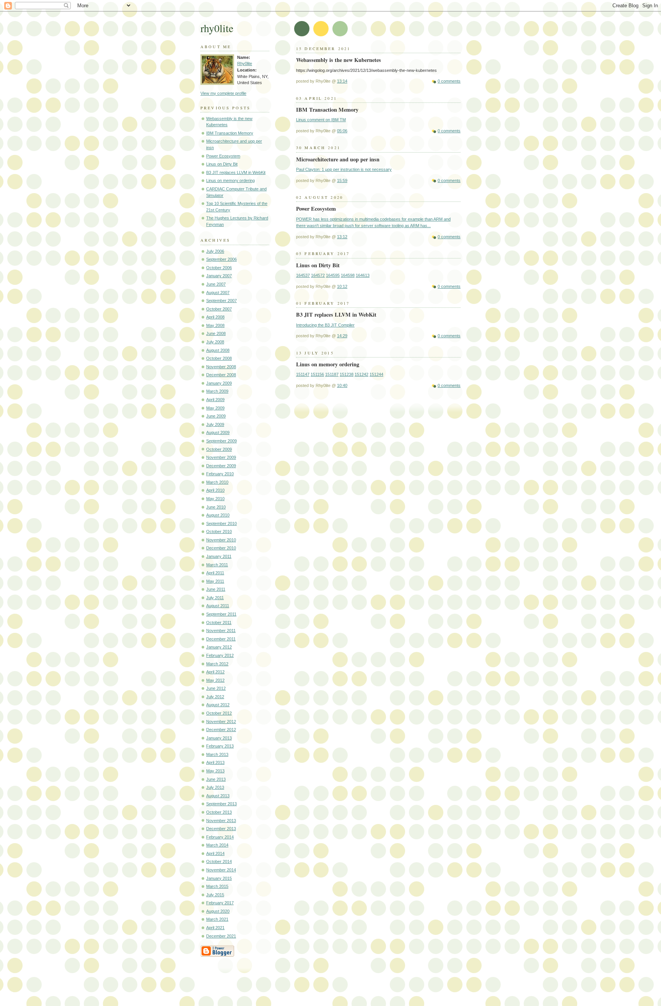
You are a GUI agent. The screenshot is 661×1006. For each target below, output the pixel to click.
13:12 (342, 236)
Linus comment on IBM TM (321, 119)
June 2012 (216, 688)
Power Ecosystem (223, 156)
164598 (348, 275)
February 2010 (220, 473)
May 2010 (215, 498)
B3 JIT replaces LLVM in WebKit (235, 172)
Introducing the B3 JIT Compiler (325, 325)
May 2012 (215, 680)
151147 (302, 374)
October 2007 (219, 309)
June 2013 (216, 779)
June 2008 (216, 333)
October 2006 (219, 267)
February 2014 (220, 837)
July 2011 (215, 597)
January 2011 (218, 556)
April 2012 (215, 672)
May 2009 (215, 408)
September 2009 (221, 441)
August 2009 (218, 432)
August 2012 (218, 704)
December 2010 (221, 548)
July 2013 (215, 787)
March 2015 (217, 886)
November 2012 (221, 721)
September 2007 (221, 300)
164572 (318, 275)
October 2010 (219, 531)
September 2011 (221, 614)
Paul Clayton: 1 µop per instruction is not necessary (344, 169)
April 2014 (215, 853)
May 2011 (215, 581)
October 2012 (219, 713)
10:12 (342, 286)
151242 (361, 374)
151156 (317, 374)
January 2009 (219, 383)
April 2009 (215, 399)
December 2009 (221, 465)
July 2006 (215, 251)
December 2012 (221, 729)
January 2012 (219, 647)
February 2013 (220, 746)
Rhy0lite (244, 63)
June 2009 (216, 416)
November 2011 (221, 630)
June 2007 (216, 284)
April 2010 (215, 490)
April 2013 (215, 762)
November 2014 (221, 870)
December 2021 (221, 936)
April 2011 (215, 572)
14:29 (342, 335)
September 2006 (221, 259)
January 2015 (219, 878)
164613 (363, 275)
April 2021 (215, 927)
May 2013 (215, 771)
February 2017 (220, 902)
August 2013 (218, 795)
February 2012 (220, 655)
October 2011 (218, 622)
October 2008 (219, 358)
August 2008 (218, 350)
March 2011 (217, 564)
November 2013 (221, 820)
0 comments (449, 81)
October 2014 (219, 861)
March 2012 (217, 663)
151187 (332, 374)
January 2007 (219, 275)
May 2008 (215, 325)
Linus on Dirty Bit (222, 164)
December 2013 (221, 828)
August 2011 (217, 605)
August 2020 (218, 911)
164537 (303, 275)
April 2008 (215, 317)
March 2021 (217, 919)
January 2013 (219, 738)
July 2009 (215, 424)
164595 (333, 275)
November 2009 (221, 457)
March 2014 (217, 845)
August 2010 (218, 515)
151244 (376, 374)
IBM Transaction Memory (229, 133)
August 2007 (218, 292)
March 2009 (217, 391)
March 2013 (217, 754)
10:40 (342, 385)
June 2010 (216, 507)
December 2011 (221, 639)
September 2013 (221, 803)
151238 (346, 374)
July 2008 (215, 342)
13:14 (342, 81)
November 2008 (221, 366)
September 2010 (221, 523)
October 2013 (219, 812)
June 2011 (215, 589)
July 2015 (215, 894)
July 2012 (215, 696)
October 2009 (219, 449)
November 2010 (221, 540)
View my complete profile (223, 93)
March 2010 (217, 482)
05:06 (342, 130)
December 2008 (221, 374)
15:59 (342, 180)
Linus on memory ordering (230, 180)
